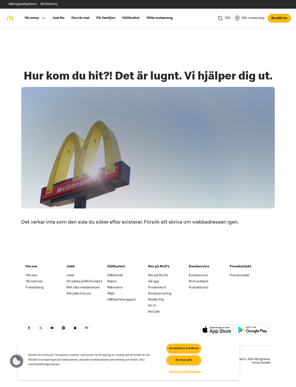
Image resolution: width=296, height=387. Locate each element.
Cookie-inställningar (185, 371)
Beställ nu (279, 18)
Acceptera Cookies (183, 348)
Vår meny (31, 18)
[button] (17, 361)
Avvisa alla (183, 360)
